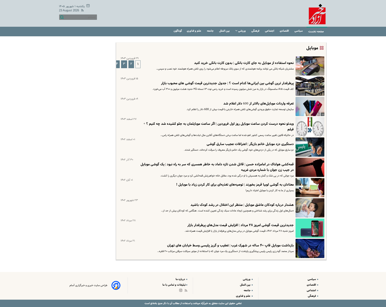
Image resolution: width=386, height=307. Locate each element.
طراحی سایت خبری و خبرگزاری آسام (88, 285)
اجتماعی (270, 31)
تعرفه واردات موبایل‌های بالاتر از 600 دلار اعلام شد (258, 103)
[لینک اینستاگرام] (181, 291)
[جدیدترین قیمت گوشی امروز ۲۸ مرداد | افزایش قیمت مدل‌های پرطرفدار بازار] (309, 228)
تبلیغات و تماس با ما (174, 285)
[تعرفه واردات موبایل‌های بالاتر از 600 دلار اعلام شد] (309, 106)
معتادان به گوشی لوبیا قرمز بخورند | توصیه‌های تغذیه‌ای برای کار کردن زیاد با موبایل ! (235, 184)
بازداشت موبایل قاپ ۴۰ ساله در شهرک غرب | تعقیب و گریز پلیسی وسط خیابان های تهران (230, 245)
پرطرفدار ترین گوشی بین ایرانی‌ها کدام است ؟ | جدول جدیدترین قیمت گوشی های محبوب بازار (227, 83)
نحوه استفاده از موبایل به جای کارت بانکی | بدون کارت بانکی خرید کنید (244, 63)
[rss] (81, 11)
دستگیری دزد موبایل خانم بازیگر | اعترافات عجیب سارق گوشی (250, 144)
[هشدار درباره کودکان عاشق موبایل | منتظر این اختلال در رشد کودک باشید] (309, 207)
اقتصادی (285, 31)
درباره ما (181, 279)
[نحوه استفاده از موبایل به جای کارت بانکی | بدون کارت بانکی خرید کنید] (309, 66)
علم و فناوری (194, 31)
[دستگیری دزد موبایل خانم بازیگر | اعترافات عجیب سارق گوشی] (309, 147)
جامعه (210, 31)
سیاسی (298, 31)
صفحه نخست (316, 31)
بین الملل (224, 31)
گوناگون (178, 31)
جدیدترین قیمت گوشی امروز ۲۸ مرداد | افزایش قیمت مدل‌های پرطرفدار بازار (240, 225)
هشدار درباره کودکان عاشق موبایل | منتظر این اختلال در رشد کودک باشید (242, 205)
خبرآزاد (204, 303)
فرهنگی (255, 31)
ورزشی (241, 31)
